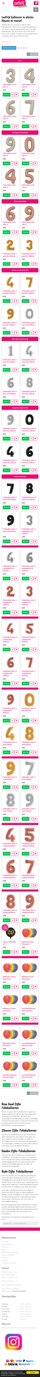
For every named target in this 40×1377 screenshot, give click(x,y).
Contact (4, 1257)
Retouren (5, 1247)
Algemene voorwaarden (10, 1252)
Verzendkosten (7, 1244)
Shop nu (6, 94)
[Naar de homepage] (20, 3)
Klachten (5, 1260)
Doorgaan (32, 1372)
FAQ (3, 1250)
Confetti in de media (9, 1263)
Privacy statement (8, 1255)
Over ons (5, 1241)
